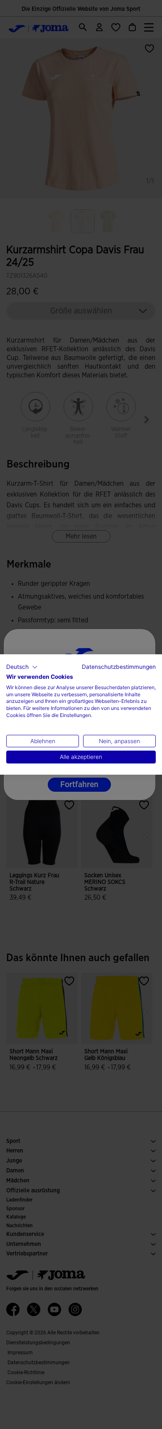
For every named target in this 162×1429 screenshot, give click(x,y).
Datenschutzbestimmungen (119, 666)
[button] (22, 667)
